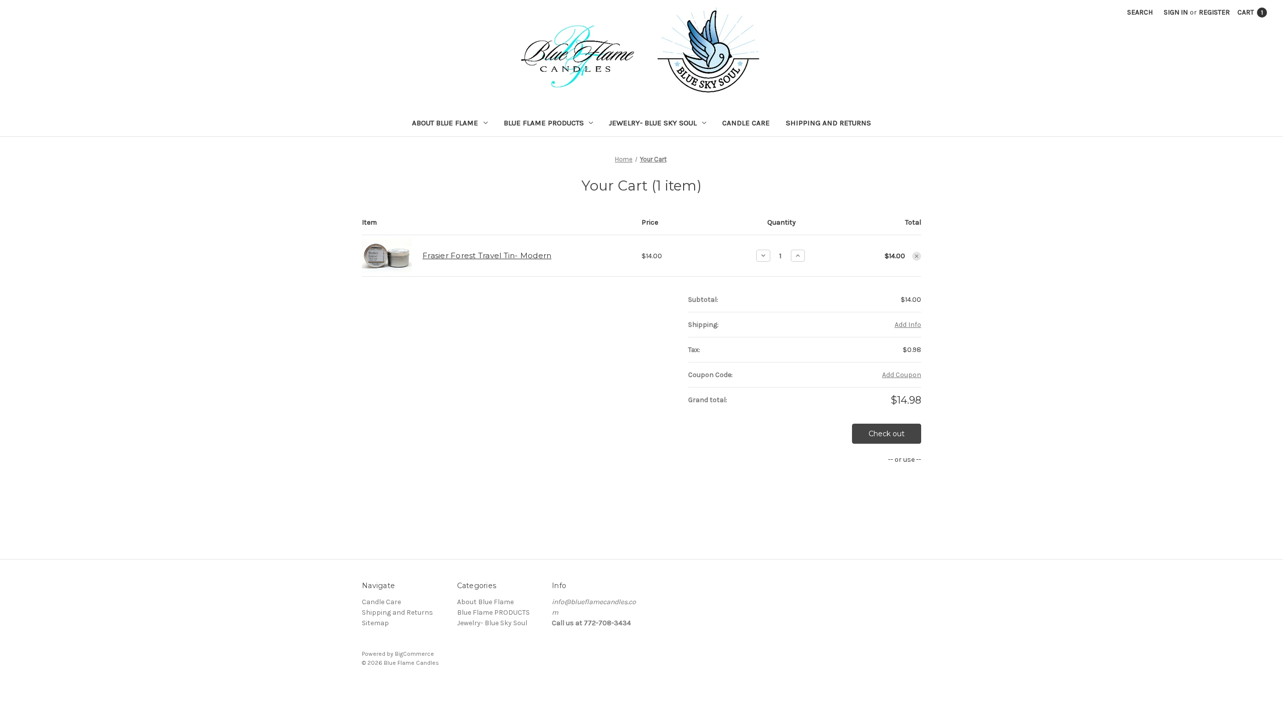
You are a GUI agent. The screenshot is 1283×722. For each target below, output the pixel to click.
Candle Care (746, 122)
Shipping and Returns (828, 122)
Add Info (908, 324)
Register (1214, 12)
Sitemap (375, 623)
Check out (887, 433)
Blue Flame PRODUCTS (544, 122)
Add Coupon (901, 375)
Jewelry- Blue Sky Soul (653, 122)
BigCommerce (414, 653)
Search (1140, 12)
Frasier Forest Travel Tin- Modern (486, 255)
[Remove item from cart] (916, 256)
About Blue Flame (445, 122)
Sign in (1176, 12)
